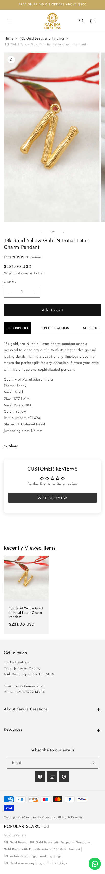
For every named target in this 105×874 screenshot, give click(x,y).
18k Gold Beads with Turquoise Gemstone (60, 842)
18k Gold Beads (15, 842)
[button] (10, 21)
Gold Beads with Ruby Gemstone (27, 849)
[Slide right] (63, 231)
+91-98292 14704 (31, 691)
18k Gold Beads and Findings (42, 38)
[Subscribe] (92, 763)
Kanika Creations (44, 817)
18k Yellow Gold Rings (20, 856)
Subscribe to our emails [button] (52, 750)
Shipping (9, 273)
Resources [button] (13, 729)
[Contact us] (95, 864)
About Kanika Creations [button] (25, 709)
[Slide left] (41, 231)
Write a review (52, 497)
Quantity (10, 281)
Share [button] (13, 445)
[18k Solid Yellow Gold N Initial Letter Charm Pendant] (26, 578)
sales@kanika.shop (30, 686)
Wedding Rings (51, 856)
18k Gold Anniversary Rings (24, 863)
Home (9, 38)
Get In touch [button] (15, 653)
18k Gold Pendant (67, 849)
